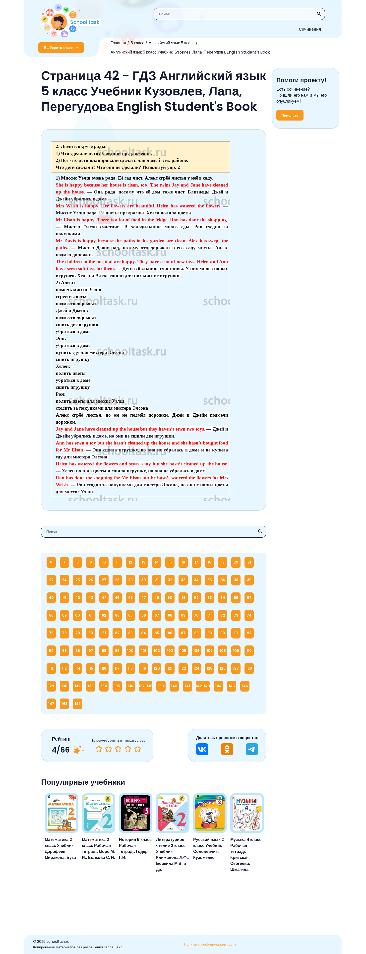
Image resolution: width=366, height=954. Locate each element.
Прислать (290, 115)
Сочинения (310, 29)
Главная (118, 43)
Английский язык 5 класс (171, 43)
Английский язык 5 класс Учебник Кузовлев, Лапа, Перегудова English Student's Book (190, 52)
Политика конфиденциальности (210, 944)
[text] (137, 749)
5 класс (137, 43)
